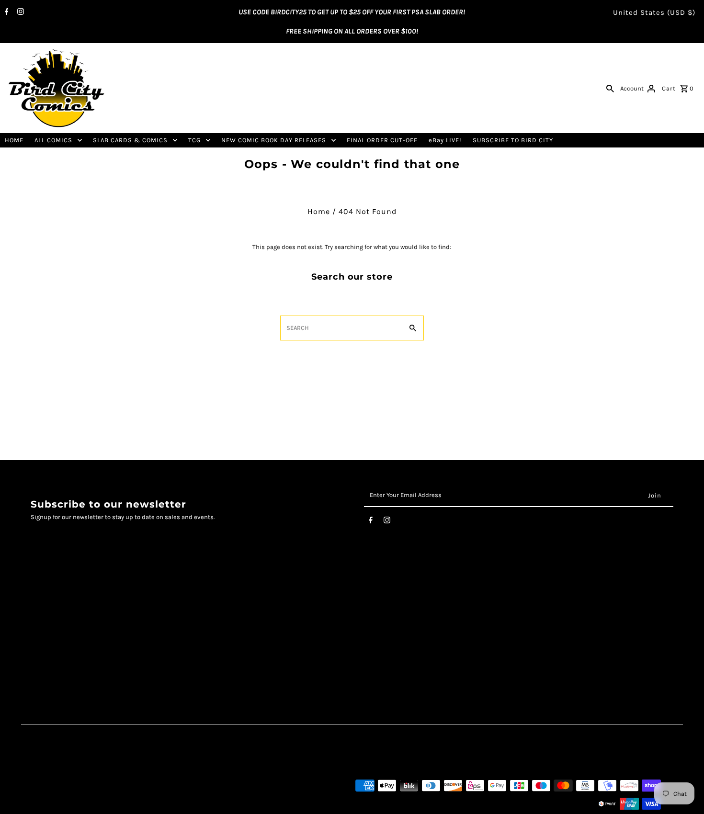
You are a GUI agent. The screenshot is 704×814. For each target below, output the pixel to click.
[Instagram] (19, 12)
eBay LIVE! (445, 140)
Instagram (267, 614)
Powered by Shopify (130, 803)
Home (318, 211)
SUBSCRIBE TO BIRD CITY (513, 140)
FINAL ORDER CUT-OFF (382, 140)
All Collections (52, 643)
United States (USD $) (654, 12)
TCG (194, 140)
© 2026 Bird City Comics (63, 803)
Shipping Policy (55, 634)
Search (40, 604)
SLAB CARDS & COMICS (130, 140)
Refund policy (51, 653)
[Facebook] (5, 12)
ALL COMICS (53, 140)
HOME (14, 140)
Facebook (265, 604)
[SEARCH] (610, 88)
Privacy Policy (51, 624)
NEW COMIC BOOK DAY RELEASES (273, 140)
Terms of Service (56, 614)
